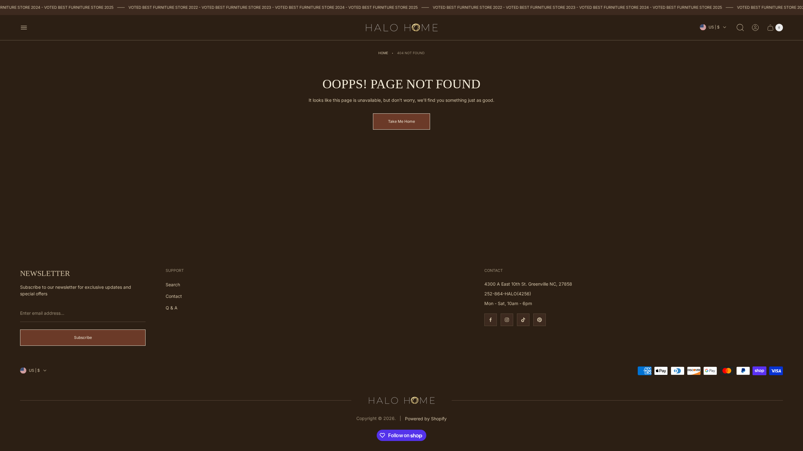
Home (383, 53)
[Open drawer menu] (24, 27)
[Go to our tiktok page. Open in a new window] (523, 320)
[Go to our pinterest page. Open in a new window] (539, 320)
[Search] (740, 27)
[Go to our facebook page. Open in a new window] (490, 320)
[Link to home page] (401, 400)
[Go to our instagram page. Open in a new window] (507, 320)
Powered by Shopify (426, 418)
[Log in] (755, 27)
